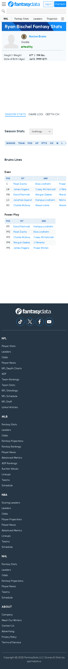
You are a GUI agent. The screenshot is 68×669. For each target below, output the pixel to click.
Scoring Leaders (11, 502)
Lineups (6, 474)
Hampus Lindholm (45, 200)
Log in (48, 4)
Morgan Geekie (43, 194)
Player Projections (12, 519)
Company (7, 614)
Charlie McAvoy (21, 205)
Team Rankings (10, 379)
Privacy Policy (9, 637)
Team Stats (8, 385)
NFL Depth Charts (12, 368)
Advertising (8, 631)
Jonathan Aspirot (22, 200)
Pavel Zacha (20, 184)
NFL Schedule (9, 396)
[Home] (24, 4)
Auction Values (10, 468)
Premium (60, 4)
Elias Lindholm (43, 184)
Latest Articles (10, 407)
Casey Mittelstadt (45, 189)
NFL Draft (7, 401)
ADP (4, 373)
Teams (6, 480)
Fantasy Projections (12, 441)
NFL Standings (10, 390)
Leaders (37, 18)
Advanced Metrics (12, 457)
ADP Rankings (9, 463)
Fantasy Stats (22, 18)
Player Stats (8, 346)
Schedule (7, 485)
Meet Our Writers (12, 620)
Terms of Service (11, 642)
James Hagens (21, 189)
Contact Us (8, 625)
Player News (9, 362)
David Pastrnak (21, 194)
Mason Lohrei (42, 205)
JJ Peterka (39, 242)
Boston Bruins (37, 36)
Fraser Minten (41, 248)
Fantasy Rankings (11, 446)
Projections (53, 18)
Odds (5, 357)
